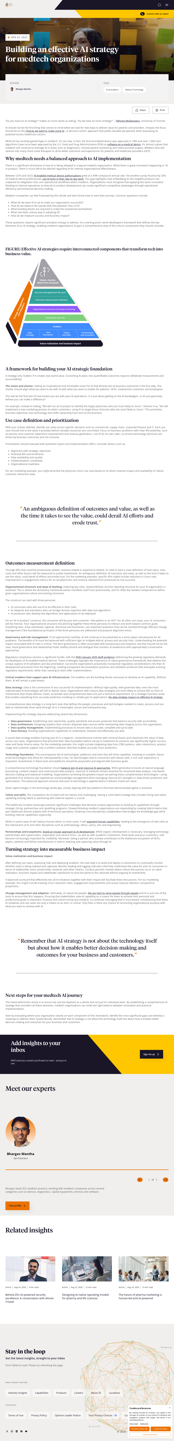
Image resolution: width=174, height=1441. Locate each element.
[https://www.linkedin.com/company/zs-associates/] (16, 1431)
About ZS (96, 1392)
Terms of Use (15, 1415)
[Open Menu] (167, 4)
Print (162, 110)
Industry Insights (17, 1392)
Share (143, 110)
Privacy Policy (39, 1415)
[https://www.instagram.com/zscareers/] (12, 1431)
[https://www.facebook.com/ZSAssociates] (21, 1431)
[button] (20, 1138)
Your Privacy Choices (100, 1415)
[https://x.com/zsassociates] (7, 1431)
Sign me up (149, 1054)
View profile (15, 1205)
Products (61, 1392)
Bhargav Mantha (23, 89)
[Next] (166, 1179)
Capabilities (41, 1392)
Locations (114, 1392)
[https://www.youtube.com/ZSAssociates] (26, 1431)
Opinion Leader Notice (68, 1415)
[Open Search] (159, 5)
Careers (78, 1392)
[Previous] (140, 1179)
